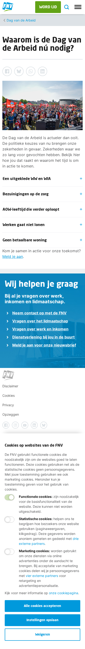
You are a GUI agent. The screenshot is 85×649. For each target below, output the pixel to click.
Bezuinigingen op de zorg (26, 194)
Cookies (8, 395)
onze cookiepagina (63, 593)
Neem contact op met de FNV (39, 313)
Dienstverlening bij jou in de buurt (43, 337)
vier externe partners (42, 576)
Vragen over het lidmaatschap (40, 321)
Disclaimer (10, 386)
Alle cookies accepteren (42, 606)
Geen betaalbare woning (25, 240)
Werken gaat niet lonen (24, 224)
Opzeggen (10, 414)
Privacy (8, 405)
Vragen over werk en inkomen (40, 329)
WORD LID (48, 6)
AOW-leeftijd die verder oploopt (32, 209)
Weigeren (42, 634)
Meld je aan (12, 256)
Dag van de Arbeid (21, 20)
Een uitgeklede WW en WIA (27, 178)
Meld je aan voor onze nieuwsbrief (44, 345)
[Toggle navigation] (78, 7)
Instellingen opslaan (42, 620)
